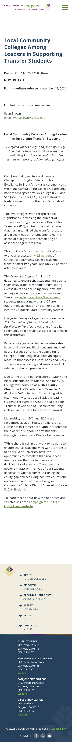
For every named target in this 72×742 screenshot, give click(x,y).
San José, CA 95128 (28, 686)
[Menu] (65, 7)
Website (22, 673)
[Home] (27, 5)
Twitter (42, 736)
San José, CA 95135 (28, 665)
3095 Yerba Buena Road (31, 662)
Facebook (36, 736)
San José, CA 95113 (28, 648)
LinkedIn (49, 736)
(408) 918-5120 (26, 710)
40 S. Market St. (26, 703)
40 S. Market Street (28, 645)
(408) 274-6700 (26, 652)
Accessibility (58, 728)
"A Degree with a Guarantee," (39, 297)
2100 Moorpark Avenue (31, 682)
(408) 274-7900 (26, 669)
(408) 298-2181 (26, 690)
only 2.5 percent (41, 255)
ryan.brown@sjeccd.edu (29, 118)
